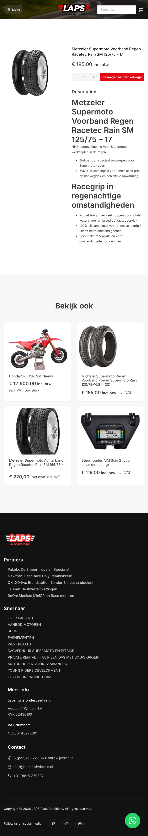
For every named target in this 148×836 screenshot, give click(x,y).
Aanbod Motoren (24, 624)
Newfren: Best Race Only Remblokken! (40, 576)
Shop (13, 631)
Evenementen (21, 637)
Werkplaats (19, 644)
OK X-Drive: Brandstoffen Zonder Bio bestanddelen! (50, 582)
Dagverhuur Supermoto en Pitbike (41, 651)
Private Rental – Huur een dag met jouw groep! (53, 657)
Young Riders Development (34, 670)
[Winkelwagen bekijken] (141, 9)
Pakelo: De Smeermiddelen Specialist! (39, 569)
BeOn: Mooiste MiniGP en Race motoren (41, 595)
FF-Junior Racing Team (29, 677)
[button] (51, 51)
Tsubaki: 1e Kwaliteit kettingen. (33, 589)
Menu (16, 9)
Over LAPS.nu (20, 618)
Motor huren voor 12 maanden (37, 664)
